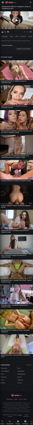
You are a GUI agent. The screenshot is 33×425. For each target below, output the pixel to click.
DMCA (16, 399)
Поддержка (10, 399)
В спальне (23, 36)
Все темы (28, 364)
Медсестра (4, 368)
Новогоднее (20, 371)
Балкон (19, 377)
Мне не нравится (8, 32)
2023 (16, 36)
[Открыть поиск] (30, 2)
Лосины (19, 382)
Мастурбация (21, 374)
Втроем (3, 382)
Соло (18, 368)
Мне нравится (2, 32)
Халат (2, 374)
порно (20, 415)
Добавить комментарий (24, 48)
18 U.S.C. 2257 (22, 399)
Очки (2, 380)
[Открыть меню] (3, 2)
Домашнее (5, 36)
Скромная (20, 380)
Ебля (11, 36)
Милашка (3, 377)
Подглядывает (5, 371)
